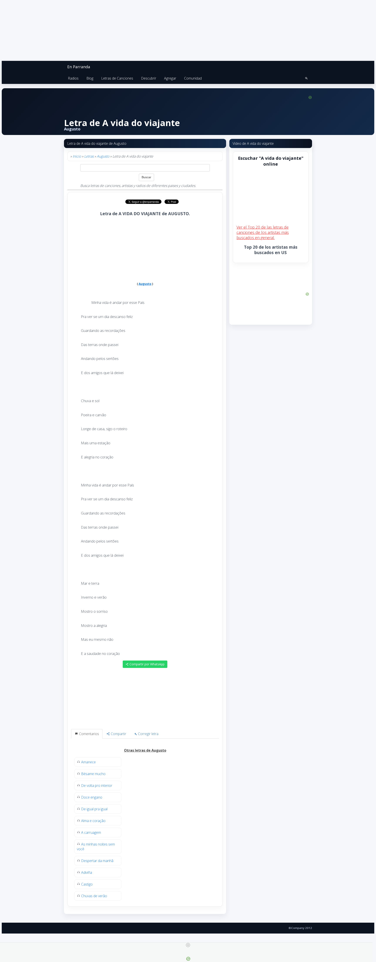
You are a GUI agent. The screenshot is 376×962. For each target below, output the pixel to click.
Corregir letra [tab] (147, 733)
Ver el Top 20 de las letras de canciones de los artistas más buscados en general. (263, 232)
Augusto (103, 156)
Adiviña (86, 872)
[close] (188, 945)
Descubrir (148, 78)
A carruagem (91, 832)
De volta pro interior (96, 785)
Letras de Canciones (117, 78)
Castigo (87, 884)
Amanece (88, 762)
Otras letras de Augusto (145, 750)
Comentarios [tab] (88, 733)
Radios (73, 78)
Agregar (170, 78)
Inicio (77, 156)
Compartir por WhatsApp (146, 664)
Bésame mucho (93, 773)
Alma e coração (93, 820)
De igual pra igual (94, 809)
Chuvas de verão (94, 896)
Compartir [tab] (118, 733)
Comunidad (193, 78)
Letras (89, 156)
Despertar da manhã (97, 860)
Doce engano (91, 797)
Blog (89, 78)
